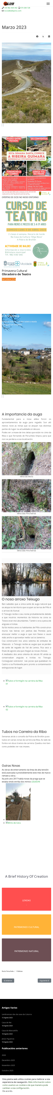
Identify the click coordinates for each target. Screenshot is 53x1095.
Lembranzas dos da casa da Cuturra (17, 1015)
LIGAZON (35, 781)
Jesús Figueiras (8, 1040)
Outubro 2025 (7, 1070)
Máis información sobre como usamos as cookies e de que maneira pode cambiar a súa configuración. (26, 1085)
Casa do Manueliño (10, 1032)
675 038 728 (25, 8)
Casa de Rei (7, 1024)
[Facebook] (37, 36)
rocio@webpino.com (12, 11)
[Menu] (48, 3)
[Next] (3, 125)
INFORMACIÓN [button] (9, 279)
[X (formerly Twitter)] (43, 36)
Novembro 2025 (8, 1065)
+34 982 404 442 (10, 8)
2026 (4, 1055)
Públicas (20, 971)
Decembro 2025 (8, 1060)
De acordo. (7, 1091)
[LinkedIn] (49, 36)
